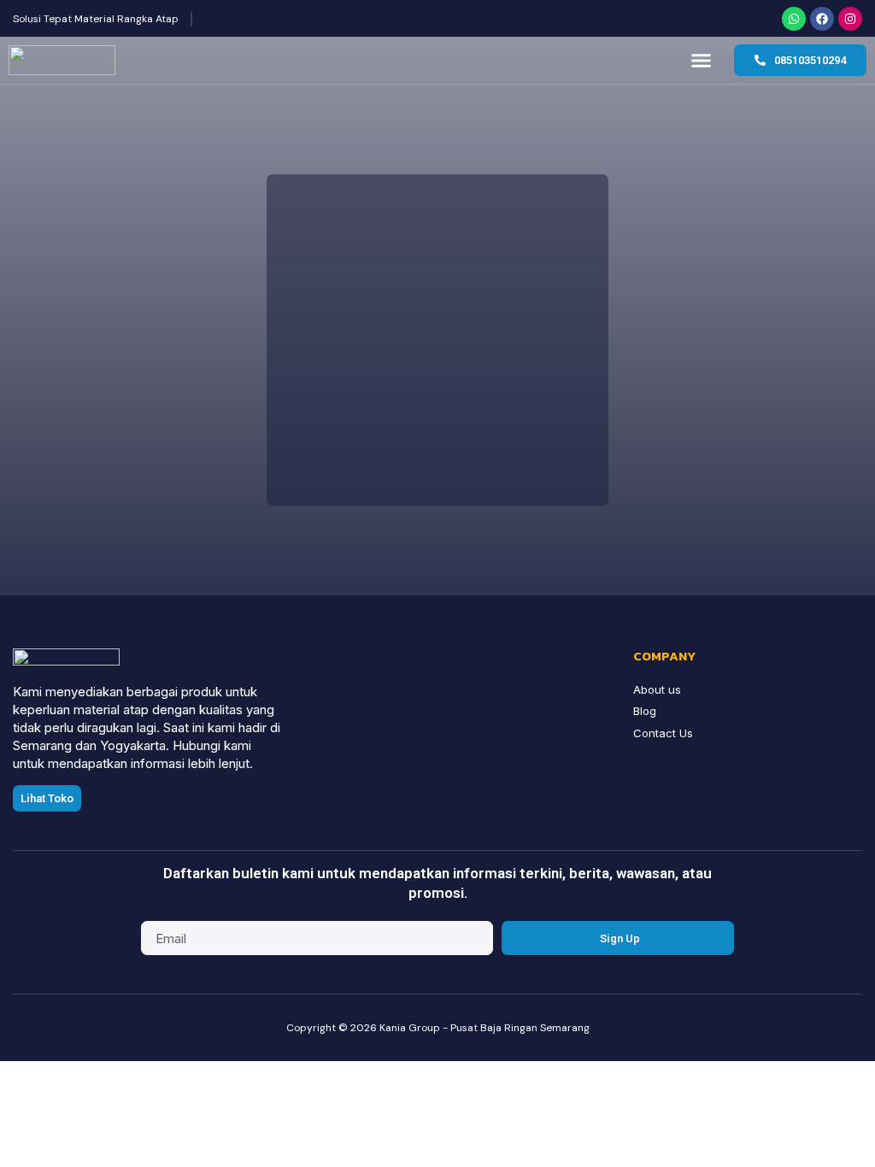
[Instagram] (850, 19)
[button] (701, 60)
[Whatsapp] (794, 19)
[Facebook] (822, 19)
